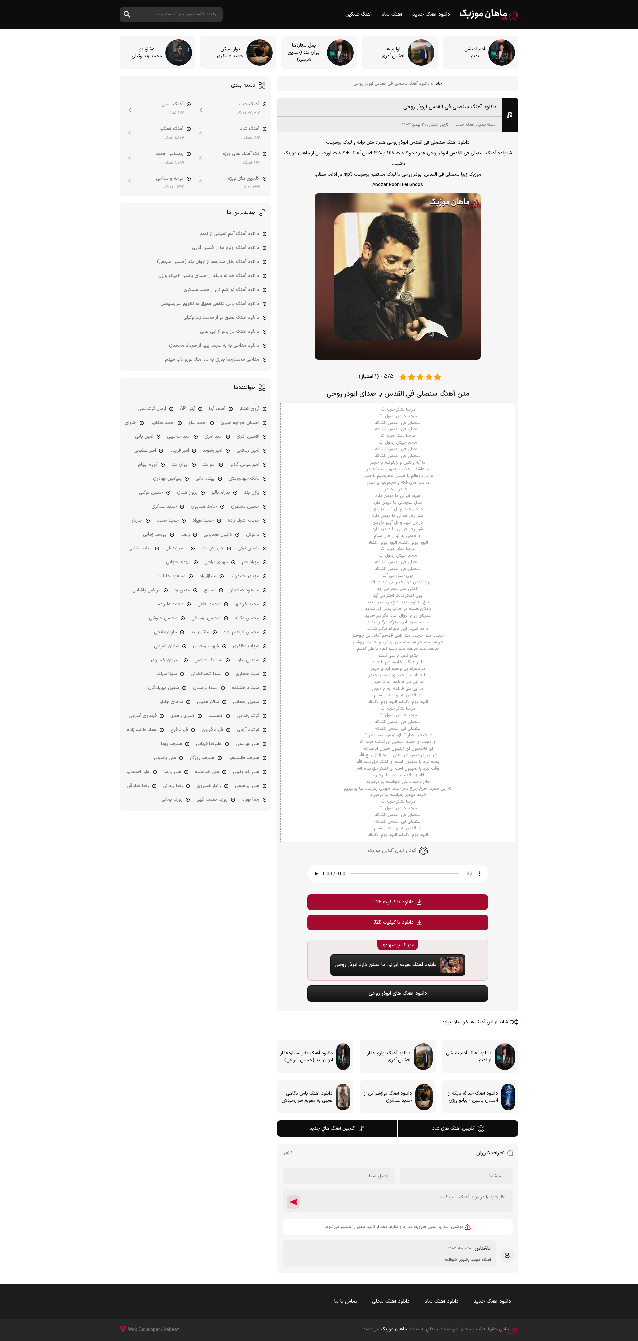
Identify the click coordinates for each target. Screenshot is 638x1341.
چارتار (137, 520)
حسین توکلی (151, 492)
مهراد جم (250, 562)
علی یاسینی (165, 757)
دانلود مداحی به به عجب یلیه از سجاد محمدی (214, 345)
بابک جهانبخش (244, 478)
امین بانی (144, 436)
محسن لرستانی (206, 618)
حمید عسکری (164, 506)
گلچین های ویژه (243, 178)
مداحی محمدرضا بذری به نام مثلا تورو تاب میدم (212, 359)
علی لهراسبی (247, 743)
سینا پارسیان (205, 687)
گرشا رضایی (248, 715)
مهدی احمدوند (244, 576)
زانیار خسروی (209, 785)
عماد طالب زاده (142, 729)
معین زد (182, 590)
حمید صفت (167, 520)
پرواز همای (187, 492)
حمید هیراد (203, 520)
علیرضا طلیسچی (243, 757)
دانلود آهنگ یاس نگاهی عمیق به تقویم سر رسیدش (209, 303)
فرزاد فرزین (212, 729)
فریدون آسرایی (143, 715)
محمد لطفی (209, 604)
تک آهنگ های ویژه (241, 153)
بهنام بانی (205, 478)
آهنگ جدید (465, 125)
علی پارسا (172, 771)
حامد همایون (204, 506)
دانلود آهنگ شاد (442, 1301)
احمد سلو (197, 422)
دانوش (252, 534)
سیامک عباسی (208, 660)
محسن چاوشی (163, 618)
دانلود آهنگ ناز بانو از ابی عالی (229, 331)
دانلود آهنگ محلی (391, 1301)
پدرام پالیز (220, 492)
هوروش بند (212, 548)
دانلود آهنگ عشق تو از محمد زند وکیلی (221, 317)
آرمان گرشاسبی (152, 408)
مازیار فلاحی (165, 632)
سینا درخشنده (245, 687)
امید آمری (213, 436)
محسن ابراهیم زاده (241, 632)
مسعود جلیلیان (171, 576)
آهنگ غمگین (358, 14)
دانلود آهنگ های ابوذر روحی (398, 993)
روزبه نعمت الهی (212, 799)
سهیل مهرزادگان (163, 687)
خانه (438, 83)
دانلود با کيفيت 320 (393, 922)
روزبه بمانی (172, 799)
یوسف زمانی (155, 534)
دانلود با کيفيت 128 (393, 902)
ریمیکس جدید (169, 153)
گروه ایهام (148, 464)
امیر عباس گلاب (244, 464)
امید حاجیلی (179, 436)
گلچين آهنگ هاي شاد (453, 1128)
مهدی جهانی (178, 562)
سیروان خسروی (166, 660)
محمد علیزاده (171, 604)
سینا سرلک (166, 673)
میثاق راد (207, 576)
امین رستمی (247, 450)
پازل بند (251, 492)
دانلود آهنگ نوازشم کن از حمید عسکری (221, 289)
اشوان (130, 422)
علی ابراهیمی (247, 785)
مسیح (210, 590)
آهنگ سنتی (172, 104)
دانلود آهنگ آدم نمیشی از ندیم (229, 233)
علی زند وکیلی (246, 771)
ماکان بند (200, 632)
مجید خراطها (247, 604)
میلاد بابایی (140, 548)
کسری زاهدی (182, 715)
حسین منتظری (245, 506)
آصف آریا (217, 408)
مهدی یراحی (216, 562)
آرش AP (187, 408)
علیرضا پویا (171, 743)
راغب (185, 534)
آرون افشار (249, 408)
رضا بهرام (250, 799)
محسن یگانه (247, 618)
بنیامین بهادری (167, 478)
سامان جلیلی (171, 701)
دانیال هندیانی (218, 534)
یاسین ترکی (248, 548)
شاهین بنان (247, 660)
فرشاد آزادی (248, 729)
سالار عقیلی (208, 701)
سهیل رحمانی (246, 701)
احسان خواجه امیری (240, 422)
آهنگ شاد (392, 14)
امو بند (209, 464)
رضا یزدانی (173, 785)
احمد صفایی (162, 422)
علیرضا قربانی (209, 743)
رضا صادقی (138, 785)
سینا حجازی (247, 673)
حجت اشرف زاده (243, 520)
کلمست (215, 715)
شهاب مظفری (246, 646)
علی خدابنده (207, 771)
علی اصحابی (137, 771)
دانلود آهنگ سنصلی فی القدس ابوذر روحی (449, 107)
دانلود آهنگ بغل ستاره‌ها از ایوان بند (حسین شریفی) (208, 261)
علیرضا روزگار (202, 757)
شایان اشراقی (166, 646)
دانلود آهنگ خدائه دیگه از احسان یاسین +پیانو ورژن (208, 275)
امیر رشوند (212, 450)
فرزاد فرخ (179, 729)
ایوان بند (180, 464)
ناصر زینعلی (176, 548)
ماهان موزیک (489, 14)
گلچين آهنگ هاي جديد (332, 1128)
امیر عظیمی (145, 450)
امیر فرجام (179, 450)
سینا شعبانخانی (206, 673)
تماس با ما (345, 1301)
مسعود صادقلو (244, 590)
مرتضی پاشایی (146, 590)
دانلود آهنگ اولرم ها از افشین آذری (225, 247)
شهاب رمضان (206, 646)
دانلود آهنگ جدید (431, 14)
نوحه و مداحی (169, 178)
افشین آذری (248, 436)
